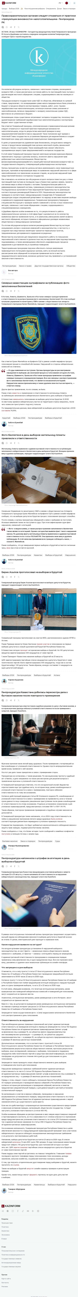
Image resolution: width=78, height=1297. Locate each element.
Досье (59, 9)
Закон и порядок (69, 9)
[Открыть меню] (74, 3)
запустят (30, 1169)
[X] (18, 27)
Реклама (5, 1286)
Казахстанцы (39, 1185)
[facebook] (18, 1211)
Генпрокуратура (9, 266)
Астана (57, 675)
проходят (24, 650)
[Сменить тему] (68, 3)
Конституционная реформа (34, 9)
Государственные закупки (11, 1267)
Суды (57, 841)
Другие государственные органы (49, 266)
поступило (6, 834)
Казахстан (38, 555)
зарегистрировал (21, 1147)
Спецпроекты (51, 9)
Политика (5, 1227)
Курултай (6, 418)
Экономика (6, 1235)
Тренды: (4, 8)
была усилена (56, 819)
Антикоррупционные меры (11, 1263)
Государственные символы (12, 1259)
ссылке (16, 1165)
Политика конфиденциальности (13, 1255)
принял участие (43, 644)
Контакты (5, 1283)
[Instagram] (3, 27)
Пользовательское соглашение (13, 1251)
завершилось (18, 399)
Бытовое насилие (9, 841)
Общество (71, 266)
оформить (33, 1175)
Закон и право (25, 266)
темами (68, 1154)
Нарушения (70, 555)
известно (16, 393)
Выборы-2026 (14, 9)
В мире (4, 1239)
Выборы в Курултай (53, 418)
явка (8, 548)
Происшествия (7, 1223)
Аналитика (5, 1231)
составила (6, 411)
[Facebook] (14, 27)
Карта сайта (6, 1279)
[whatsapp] (6, 27)
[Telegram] (10, 27)
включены (16, 1142)
